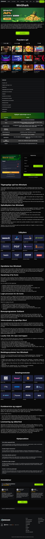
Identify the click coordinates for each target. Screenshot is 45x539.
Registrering (4, 87)
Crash (27, 43)
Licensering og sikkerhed (6, 107)
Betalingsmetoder (5, 102)
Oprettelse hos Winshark (6, 96)
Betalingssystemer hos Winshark (8, 100)
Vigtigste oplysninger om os (7, 85)
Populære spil (4, 82)
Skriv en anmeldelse (39, 484)
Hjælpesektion (4, 109)
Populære (5, 43)
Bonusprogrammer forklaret (7, 98)
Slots (38, 43)
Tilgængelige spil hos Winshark (7, 89)
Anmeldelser (4, 111)
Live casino (16, 43)
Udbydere (4, 93)
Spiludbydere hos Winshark (7, 91)
